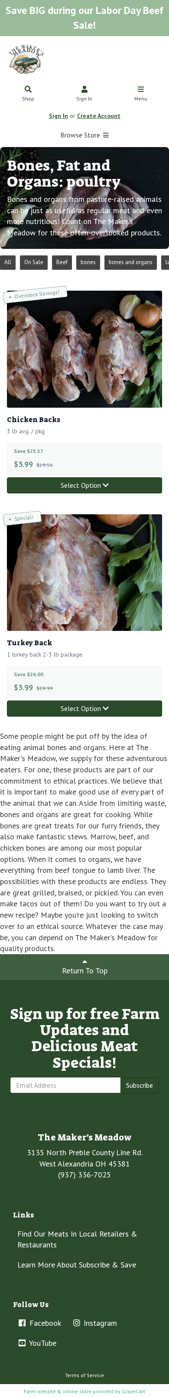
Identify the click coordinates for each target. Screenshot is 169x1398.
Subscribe (139, 1085)
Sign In (84, 98)
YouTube (41, 1343)
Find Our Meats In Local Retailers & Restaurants (77, 1239)
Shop (28, 98)
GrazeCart (133, 1391)
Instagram (99, 1323)
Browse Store (81, 135)
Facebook (44, 1323)
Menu (140, 98)
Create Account (98, 116)
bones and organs (131, 262)
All (7, 262)
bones (88, 262)
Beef (62, 262)
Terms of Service (84, 1375)
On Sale (33, 262)
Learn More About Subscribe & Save (76, 1265)
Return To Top (84, 971)
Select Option (82, 485)
